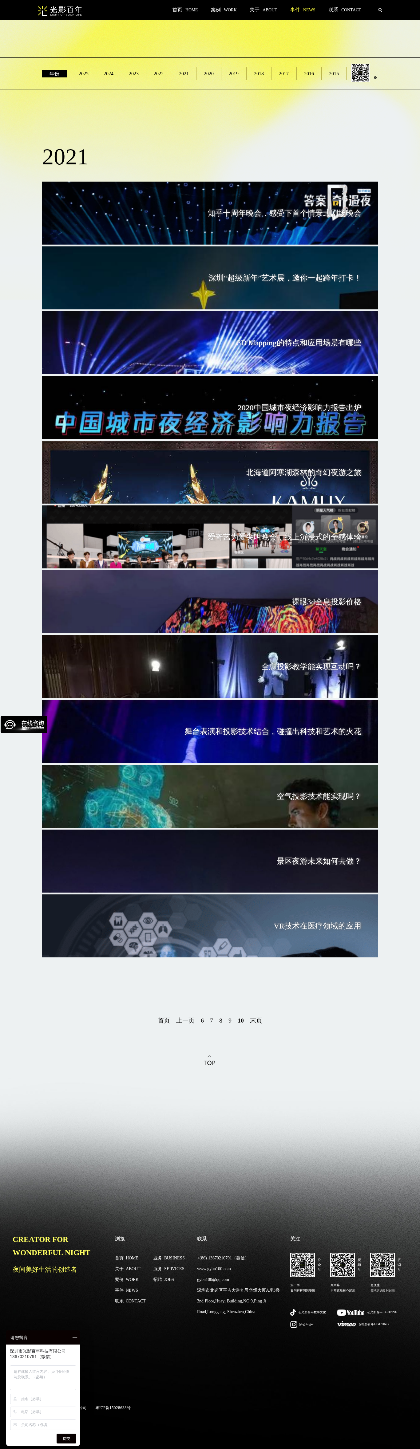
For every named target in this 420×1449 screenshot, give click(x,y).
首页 (164, 1020)
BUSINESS (169, 1258)
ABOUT (128, 1268)
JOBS (163, 1279)
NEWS (126, 1290)
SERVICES (168, 1268)
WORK (127, 1279)
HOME (126, 1258)
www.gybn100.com (214, 1268)
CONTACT (130, 1301)
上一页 (185, 1020)
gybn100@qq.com (213, 1279)
